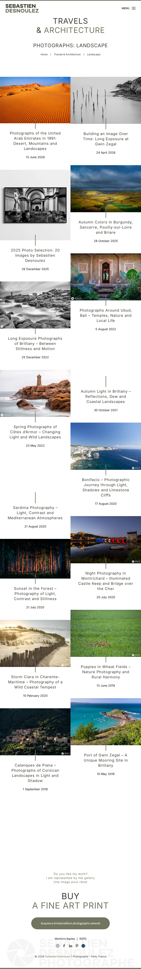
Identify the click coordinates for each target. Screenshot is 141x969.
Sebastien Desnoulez (57, 956)
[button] (129, 8)
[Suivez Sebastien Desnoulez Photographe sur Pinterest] (77, 945)
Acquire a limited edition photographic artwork (70, 923)
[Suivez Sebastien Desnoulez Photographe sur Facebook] (64, 945)
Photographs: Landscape (70, 45)
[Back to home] (22, 8)
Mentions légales (65, 938)
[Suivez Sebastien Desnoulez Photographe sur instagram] (57, 945)
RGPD (82, 938)
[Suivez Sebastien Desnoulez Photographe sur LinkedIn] (70, 945)
